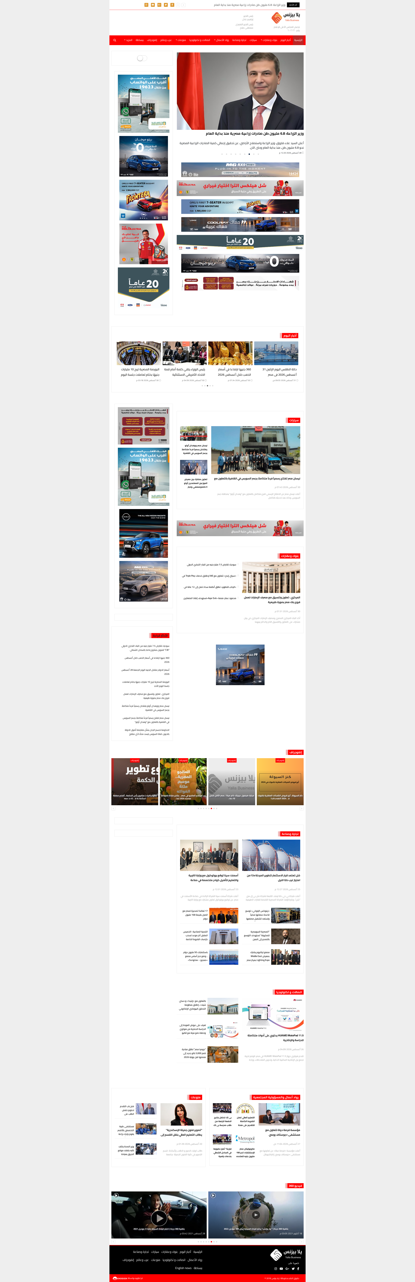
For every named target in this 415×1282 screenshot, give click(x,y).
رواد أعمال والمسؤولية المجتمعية (276, 1097)
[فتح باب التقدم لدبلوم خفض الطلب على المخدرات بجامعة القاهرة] (146, 1108)
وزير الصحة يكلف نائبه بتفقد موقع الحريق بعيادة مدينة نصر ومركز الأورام (126, 1154)
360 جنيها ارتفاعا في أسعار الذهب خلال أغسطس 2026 (147, 660)
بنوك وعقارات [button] (269, 39)
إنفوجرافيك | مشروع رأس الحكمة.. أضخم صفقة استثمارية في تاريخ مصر (232, 797)
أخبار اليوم (286, 39)
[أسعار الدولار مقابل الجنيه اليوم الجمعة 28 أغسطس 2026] (240, 91)
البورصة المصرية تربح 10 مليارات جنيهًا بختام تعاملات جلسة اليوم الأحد (232, 374)
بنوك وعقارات (290, 556)
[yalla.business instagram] (146, 4)
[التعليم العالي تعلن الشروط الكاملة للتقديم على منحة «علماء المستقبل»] (245, 1108)
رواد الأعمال (195, 1260)
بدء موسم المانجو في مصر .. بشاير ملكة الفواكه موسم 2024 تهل (280, 797)
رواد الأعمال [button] (222, 39)
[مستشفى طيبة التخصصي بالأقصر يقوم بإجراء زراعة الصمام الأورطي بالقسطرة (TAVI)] (146, 1128)
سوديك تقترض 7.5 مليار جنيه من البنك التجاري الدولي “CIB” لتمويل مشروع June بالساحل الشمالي (211, 564)
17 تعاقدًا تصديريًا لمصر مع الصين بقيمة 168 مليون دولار (195, 915)
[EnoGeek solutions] (120, 1278)
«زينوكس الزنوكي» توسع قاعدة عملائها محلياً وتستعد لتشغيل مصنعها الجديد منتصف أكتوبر (257, 917)
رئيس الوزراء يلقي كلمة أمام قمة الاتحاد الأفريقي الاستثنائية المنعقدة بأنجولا (276, 374)
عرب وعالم (166, 39)
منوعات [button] (181, 39)
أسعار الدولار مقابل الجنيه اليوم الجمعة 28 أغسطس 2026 (258, 133)
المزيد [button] (128, 39)
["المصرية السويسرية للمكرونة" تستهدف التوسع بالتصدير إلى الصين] (285, 936)
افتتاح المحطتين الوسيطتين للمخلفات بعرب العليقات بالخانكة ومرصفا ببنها (185, 374)
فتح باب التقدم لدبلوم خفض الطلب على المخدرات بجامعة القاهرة (126, 1114)
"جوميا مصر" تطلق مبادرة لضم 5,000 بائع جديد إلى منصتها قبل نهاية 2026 (194, 1053)
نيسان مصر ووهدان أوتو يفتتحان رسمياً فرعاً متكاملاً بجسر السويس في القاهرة (194, 449)
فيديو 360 (295, 1185)
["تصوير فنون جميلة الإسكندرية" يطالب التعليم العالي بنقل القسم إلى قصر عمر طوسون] (181, 1114)
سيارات (253, 39)
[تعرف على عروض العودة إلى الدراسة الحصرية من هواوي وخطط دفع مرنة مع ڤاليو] (223, 1030)
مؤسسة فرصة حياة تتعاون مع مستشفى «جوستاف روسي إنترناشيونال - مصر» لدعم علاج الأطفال (282, 1132)
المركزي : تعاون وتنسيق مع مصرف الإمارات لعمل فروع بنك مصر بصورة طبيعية (272, 599)
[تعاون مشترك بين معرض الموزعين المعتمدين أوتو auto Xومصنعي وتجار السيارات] (193, 468)
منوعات (196, 1097)
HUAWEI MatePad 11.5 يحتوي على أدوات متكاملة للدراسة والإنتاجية (276, 1037)
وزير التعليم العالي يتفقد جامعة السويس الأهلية (140, 372)
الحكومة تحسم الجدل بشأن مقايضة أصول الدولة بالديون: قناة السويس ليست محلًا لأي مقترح (147, 732)
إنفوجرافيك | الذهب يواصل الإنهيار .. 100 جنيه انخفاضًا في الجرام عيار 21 (183, 797)
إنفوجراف (152, 39)
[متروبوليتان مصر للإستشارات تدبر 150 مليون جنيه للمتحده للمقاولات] (245, 1140)
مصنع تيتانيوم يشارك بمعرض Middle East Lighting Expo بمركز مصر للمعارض (258, 958)
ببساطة (140, 39)
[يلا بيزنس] (286, 17)
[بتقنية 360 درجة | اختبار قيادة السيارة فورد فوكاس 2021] (256, 1215)
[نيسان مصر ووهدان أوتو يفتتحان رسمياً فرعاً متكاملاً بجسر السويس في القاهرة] (193, 434)
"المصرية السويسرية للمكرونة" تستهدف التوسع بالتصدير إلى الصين (257, 936)
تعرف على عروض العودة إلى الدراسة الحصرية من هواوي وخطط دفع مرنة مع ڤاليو (192, 1029)
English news (183, 1268)
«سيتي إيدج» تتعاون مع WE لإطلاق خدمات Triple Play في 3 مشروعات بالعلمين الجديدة (209, 575)
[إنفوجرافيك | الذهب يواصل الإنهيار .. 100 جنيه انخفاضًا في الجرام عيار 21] (183, 781)
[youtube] (153, 4)
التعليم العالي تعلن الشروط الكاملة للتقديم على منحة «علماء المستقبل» (246, 1121)
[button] (178, 5)
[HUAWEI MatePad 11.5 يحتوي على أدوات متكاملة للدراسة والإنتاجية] (273, 1014)
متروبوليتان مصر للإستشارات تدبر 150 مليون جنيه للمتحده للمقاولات (245, 1152)
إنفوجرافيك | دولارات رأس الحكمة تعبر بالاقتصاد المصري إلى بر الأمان (135, 797)
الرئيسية (197, 1251)
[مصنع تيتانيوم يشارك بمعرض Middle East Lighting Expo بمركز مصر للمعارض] (285, 957)
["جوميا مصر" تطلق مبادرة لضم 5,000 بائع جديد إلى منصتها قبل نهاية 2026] (223, 1054)
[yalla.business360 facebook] (172, 4)
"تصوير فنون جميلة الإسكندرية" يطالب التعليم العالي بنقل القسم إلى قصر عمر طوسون (181, 1132)
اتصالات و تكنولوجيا (199, 39)
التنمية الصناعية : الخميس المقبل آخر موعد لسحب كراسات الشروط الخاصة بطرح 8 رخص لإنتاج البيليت (195, 937)
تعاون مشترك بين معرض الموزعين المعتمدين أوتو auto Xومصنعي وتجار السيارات (195, 483)
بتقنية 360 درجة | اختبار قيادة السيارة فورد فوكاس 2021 (256, 1229)
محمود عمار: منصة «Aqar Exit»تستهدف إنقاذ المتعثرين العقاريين (210, 598)
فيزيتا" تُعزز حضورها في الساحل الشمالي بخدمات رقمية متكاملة (222, 1152)
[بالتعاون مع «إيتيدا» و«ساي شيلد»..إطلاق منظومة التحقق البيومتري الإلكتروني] (223, 1006)
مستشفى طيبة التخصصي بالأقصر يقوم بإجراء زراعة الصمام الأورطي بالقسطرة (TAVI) (126, 1134)
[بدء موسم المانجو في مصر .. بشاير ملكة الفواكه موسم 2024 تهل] (280, 781)
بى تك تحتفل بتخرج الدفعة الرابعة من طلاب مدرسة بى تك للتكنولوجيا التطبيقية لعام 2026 (222, 1121)
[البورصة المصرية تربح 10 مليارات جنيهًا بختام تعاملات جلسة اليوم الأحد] (230, 353)
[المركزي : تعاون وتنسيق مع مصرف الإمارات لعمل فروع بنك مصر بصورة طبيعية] (271, 577)
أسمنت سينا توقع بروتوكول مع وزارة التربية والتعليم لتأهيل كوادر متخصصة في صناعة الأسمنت (213, 878)
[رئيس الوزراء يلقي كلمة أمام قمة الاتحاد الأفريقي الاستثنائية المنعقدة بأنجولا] (276, 353)
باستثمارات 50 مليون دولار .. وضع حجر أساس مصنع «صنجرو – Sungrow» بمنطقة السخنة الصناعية (195, 958)
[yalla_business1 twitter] (166, 4)
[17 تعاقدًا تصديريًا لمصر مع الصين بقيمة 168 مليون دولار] (223, 916)
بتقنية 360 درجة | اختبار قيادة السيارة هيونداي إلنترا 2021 (159, 1229)
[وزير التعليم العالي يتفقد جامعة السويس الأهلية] (139, 353)
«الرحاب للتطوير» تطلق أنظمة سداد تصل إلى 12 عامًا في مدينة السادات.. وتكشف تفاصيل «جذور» (210, 587)
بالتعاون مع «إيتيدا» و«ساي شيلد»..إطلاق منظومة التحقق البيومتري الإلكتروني (192, 1005)
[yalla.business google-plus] (159, 4)
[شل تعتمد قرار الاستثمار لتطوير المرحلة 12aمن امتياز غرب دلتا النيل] (271, 855)
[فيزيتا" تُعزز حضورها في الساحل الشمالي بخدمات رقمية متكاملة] (222, 1140)
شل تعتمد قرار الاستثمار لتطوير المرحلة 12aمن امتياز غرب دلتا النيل (273, 877)
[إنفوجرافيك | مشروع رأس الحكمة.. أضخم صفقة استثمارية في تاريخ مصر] (231, 781)
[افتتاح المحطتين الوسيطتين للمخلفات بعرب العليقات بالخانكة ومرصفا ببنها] (185, 353)
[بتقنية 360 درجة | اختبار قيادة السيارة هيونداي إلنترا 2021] (159, 1215)
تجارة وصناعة (239, 39)
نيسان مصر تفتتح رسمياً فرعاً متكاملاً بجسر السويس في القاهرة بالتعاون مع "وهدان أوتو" (257, 478)
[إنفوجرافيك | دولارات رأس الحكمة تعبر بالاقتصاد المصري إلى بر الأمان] (134, 781)
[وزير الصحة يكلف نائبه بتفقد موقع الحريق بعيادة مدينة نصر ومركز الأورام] (146, 1149)
